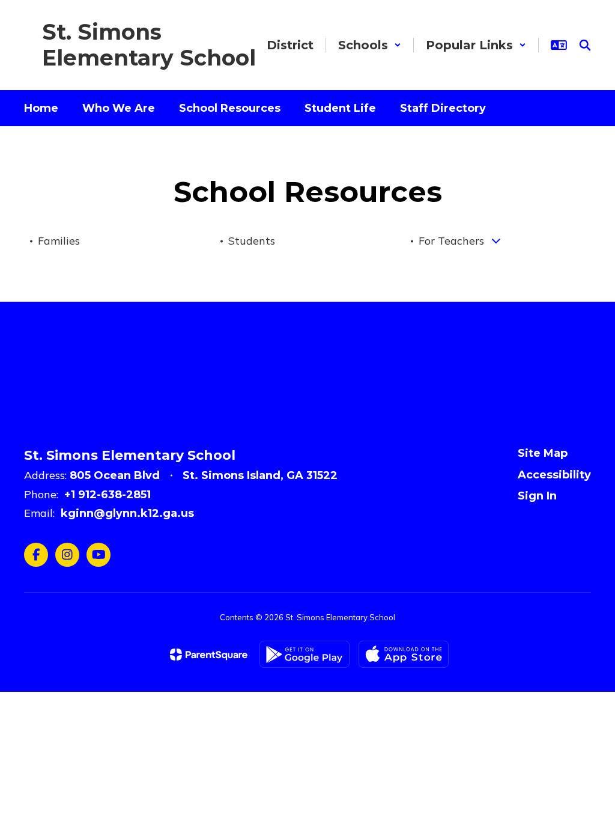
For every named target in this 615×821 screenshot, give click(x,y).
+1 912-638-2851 (107, 494)
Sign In (537, 495)
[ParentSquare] (208, 655)
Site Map (543, 453)
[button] (369, 45)
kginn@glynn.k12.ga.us (127, 513)
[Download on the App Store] (404, 654)
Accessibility (554, 474)
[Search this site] (585, 45)
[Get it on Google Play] (304, 654)
